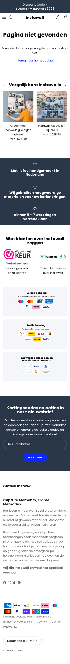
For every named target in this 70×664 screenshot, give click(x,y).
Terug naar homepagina (35, 60)
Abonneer (35, 457)
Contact (56, 621)
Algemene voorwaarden (17, 616)
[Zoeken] (13, 17)
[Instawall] (35, 17)
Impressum (10, 627)
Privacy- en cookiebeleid (17, 621)
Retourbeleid (43, 616)
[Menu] (4, 17)
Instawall (17, 650)
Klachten (42, 621)
